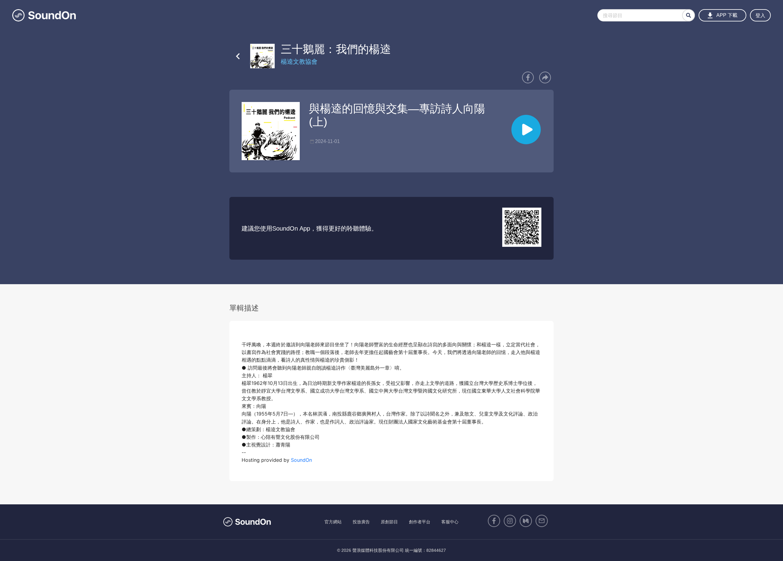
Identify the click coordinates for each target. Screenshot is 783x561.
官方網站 (333, 521)
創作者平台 (419, 521)
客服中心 (449, 521)
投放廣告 (361, 521)
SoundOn (301, 460)
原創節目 (389, 521)
